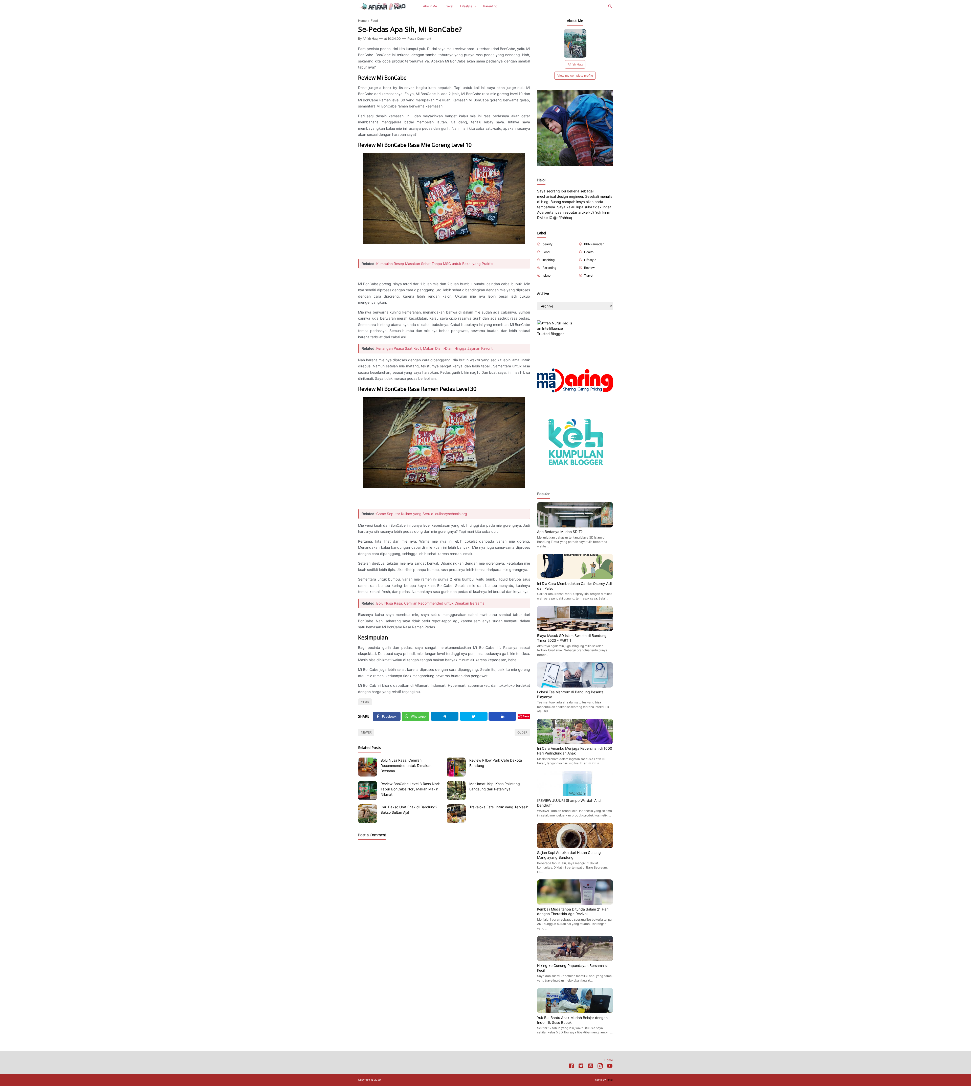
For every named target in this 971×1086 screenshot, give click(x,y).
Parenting (490, 6)
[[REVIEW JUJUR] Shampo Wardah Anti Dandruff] (575, 795)
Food (366, 701)
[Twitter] (474, 716)
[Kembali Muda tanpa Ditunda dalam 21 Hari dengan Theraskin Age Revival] (575, 903)
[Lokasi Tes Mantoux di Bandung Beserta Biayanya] (575, 686)
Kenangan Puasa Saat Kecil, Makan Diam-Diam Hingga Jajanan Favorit (434, 348)
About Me (430, 6)
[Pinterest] (590, 1067)
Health (588, 252)
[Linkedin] (502, 716)
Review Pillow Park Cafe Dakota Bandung (495, 763)
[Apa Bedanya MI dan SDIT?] (575, 526)
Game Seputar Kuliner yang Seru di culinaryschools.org (421, 514)
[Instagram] (600, 1067)
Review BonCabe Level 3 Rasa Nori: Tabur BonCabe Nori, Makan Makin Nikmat (410, 789)
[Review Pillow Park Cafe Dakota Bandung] (456, 767)
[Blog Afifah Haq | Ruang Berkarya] (383, 6)
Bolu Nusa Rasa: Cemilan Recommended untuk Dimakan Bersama (430, 603)
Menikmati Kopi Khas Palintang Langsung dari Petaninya (494, 786)
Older (522, 732)
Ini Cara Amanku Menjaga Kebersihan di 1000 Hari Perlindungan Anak (574, 750)
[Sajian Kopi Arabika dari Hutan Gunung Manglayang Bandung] (575, 847)
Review (589, 268)
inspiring (548, 260)
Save (526, 716)
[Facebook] (571, 1067)
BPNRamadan (594, 244)
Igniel (610, 1079)
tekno (546, 275)
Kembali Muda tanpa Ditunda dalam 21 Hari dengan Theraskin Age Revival (572, 911)
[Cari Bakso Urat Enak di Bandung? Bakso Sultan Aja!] (367, 813)
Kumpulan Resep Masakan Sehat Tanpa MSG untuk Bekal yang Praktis (434, 263)
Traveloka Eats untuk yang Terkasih (498, 807)
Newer (366, 732)
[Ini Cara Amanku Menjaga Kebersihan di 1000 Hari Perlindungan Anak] (575, 743)
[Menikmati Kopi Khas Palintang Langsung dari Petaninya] (456, 790)
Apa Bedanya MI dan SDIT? (560, 531)
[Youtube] (610, 1067)
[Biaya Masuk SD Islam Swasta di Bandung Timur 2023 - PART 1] (575, 630)
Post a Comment (419, 38)
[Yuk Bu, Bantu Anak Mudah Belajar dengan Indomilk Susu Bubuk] (575, 1012)
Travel (448, 6)
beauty (547, 244)
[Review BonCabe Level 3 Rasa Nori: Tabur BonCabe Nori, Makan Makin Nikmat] (367, 790)
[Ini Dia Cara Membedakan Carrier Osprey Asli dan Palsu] (575, 577)
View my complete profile (575, 75)
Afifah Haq (575, 64)
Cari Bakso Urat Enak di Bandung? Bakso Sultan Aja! (409, 809)
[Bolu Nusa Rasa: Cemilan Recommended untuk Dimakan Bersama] (367, 767)
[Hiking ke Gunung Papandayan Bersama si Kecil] (575, 960)
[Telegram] (444, 716)
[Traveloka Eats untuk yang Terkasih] (456, 813)
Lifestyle (466, 6)
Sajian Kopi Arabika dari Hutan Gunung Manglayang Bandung (569, 854)
